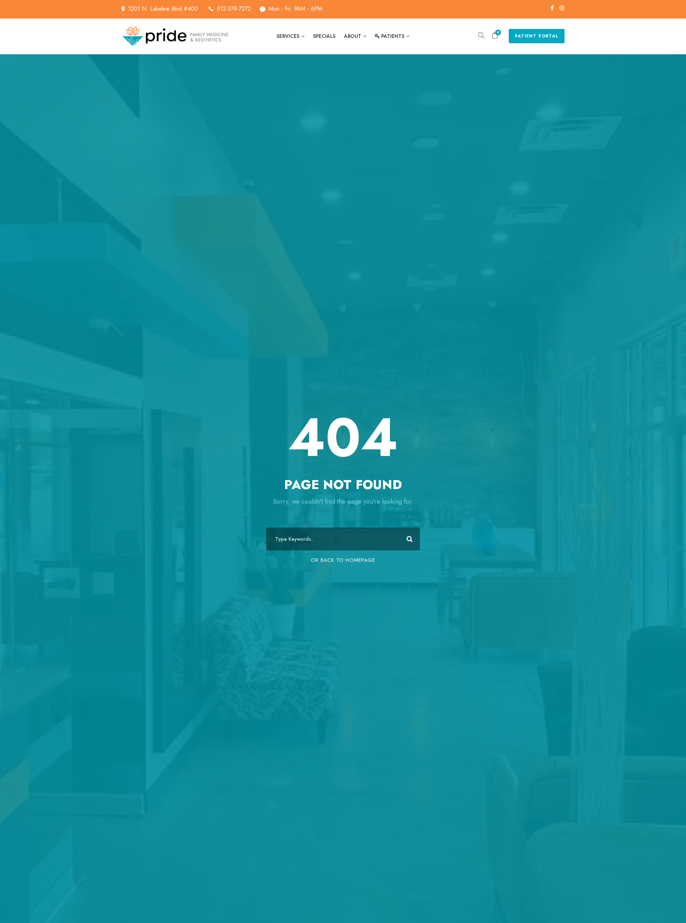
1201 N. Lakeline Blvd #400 (164, 9)
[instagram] (562, 8)
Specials (324, 36)
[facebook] (552, 8)
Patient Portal (536, 36)
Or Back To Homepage (343, 560)
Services (288, 36)
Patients (392, 36)
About (352, 36)
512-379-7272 (234, 9)
